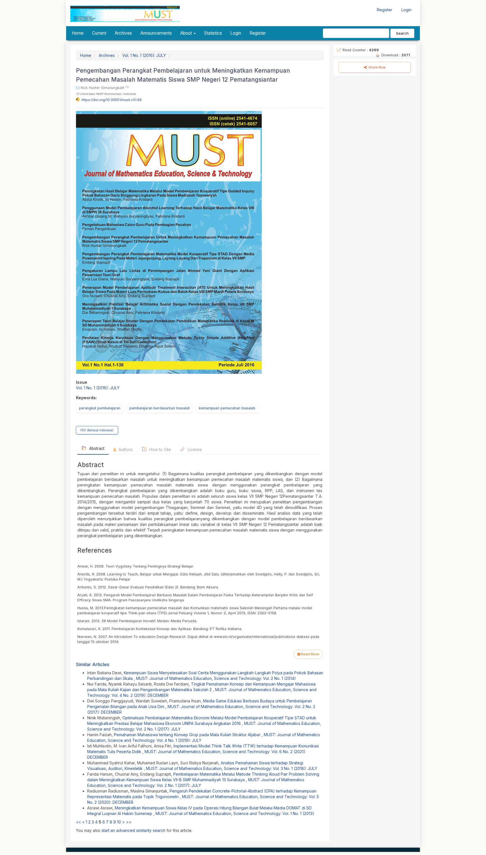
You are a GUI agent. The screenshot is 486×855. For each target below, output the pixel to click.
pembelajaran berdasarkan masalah (159, 408)
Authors (125, 449)
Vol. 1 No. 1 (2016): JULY (144, 55)
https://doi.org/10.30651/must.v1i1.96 (112, 100)
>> (129, 822)
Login (406, 9)
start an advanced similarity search (133, 830)
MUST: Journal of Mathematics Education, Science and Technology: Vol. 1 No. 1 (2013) (235, 813)
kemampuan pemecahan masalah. (227, 408)
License (194, 449)
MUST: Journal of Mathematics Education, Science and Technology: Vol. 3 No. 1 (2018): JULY (231, 768)
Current (99, 33)
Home (78, 33)
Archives (123, 33)
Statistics (213, 33)
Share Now (377, 67)
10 (119, 822)
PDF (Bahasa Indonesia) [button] (97, 430)
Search (402, 33)
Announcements (156, 33)
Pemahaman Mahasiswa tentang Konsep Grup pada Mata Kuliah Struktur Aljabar (188, 734)
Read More (309, 654)
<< (78, 822)
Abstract (96, 448)
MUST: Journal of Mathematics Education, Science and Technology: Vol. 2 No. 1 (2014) (216, 678)
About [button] (186, 33)
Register (384, 9)
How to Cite (159, 449)
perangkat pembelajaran (99, 408)
